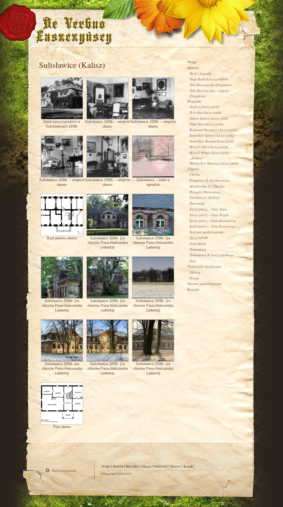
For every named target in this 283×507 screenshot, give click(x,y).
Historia (193, 67)
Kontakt (193, 289)
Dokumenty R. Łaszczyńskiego (212, 254)
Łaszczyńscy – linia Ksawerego (213, 226)
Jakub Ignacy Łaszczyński (209, 118)
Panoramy (197, 203)
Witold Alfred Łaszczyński (209, 146)
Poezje (194, 278)
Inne (193, 260)
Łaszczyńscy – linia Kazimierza (213, 220)
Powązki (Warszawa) (205, 191)
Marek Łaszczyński (64, 470)
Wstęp (192, 61)
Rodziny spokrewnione (207, 231)
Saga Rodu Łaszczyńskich (209, 78)
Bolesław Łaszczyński (206, 112)
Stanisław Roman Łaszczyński (212, 141)
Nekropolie (198, 243)
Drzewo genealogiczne (204, 283)
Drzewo (175, 466)
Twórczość (160, 466)
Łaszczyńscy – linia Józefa (209, 214)
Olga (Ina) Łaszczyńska (207, 124)
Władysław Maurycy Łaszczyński (214, 163)
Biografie (194, 101)
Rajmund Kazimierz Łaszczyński (213, 129)
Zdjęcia (193, 168)
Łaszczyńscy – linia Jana (208, 209)
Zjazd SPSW (199, 237)
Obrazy (195, 272)
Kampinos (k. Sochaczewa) (210, 180)
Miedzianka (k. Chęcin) (207, 186)
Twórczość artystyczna (204, 266)
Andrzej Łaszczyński (204, 106)
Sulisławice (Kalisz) (72, 64)
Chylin (195, 174)
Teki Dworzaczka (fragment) (210, 84)
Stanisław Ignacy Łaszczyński (212, 135)
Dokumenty (198, 249)
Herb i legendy (200, 73)
